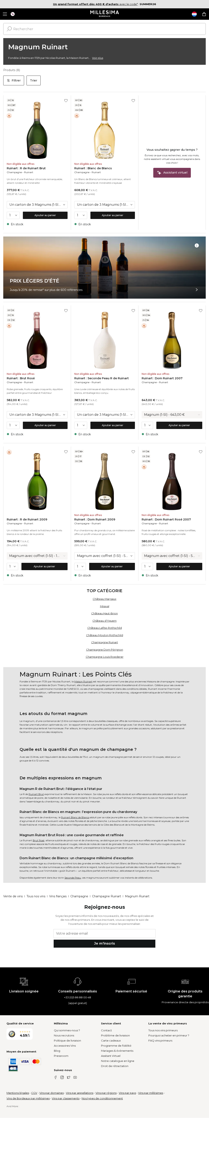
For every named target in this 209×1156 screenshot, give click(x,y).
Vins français (58, 896)
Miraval (104, 606)
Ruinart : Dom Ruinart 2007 (162, 378)
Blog (57, 1050)
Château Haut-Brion (104, 613)
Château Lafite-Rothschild (104, 627)
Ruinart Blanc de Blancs (75, 817)
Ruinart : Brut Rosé (21, 378)
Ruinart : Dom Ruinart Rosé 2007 (166, 519)
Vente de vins (13, 896)
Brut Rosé (38, 840)
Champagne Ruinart (104, 642)
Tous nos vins (36, 896)
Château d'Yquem (104, 620)
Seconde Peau (72, 877)
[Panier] (204, 14)
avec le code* (95, 4)
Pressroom (61, 1055)
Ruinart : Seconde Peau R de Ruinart (101, 378)
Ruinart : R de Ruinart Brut (26, 168)
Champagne (14, 172)
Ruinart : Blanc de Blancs (93, 168)
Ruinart (28, 172)
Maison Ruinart (83, 681)
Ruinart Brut (36, 794)
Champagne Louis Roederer (104, 656)
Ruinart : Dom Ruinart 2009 (94, 519)
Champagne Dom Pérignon (104, 649)
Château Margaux (104, 599)
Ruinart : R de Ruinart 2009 (27, 519)
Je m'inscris (104, 943)
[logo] (104, 14)
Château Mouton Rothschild (104, 635)
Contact (106, 1030)
